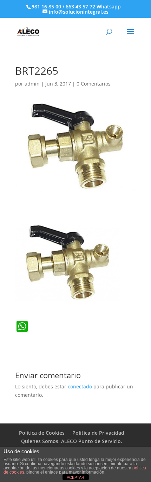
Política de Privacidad (98, 432)
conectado (80, 386)
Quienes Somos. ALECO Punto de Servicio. (71, 441)
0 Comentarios (94, 83)
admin (32, 83)
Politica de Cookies (42, 432)
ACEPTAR (75, 477)
